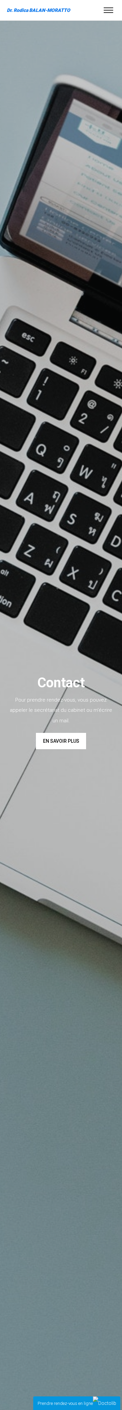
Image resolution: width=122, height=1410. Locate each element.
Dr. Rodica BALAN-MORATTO (38, 10)
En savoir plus (61, 741)
